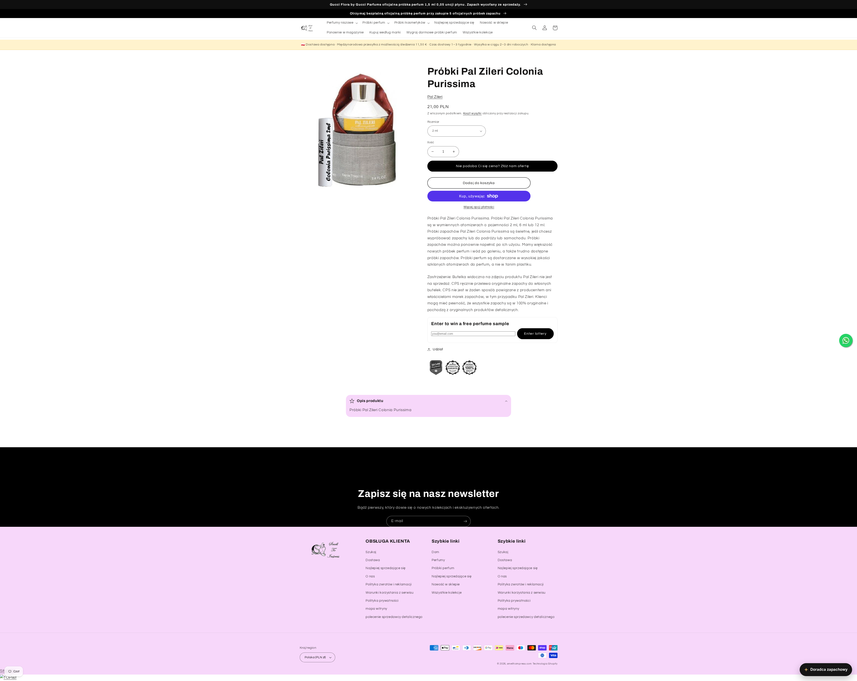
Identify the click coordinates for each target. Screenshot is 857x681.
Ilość (430, 142)
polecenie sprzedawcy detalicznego (394, 617)
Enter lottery (535, 333)
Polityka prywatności (382, 600)
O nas (370, 576)
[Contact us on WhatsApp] (846, 340)
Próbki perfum (443, 568)
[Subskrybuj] (465, 521)
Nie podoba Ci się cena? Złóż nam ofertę (492, 166)
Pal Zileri (435, 97)
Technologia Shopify (545, 664)
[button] (342, 23)
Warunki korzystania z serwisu (389, 592)
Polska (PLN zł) (315, 657)
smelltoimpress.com (519, 664)
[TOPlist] (8, 678)
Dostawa (373, 560)
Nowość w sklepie (446, 584)
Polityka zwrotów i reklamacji (389, 584)
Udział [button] (438, 349)
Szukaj (371, 552)
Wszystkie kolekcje (447, 592)
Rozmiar (433, 121)
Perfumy (438, 560)
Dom (435, 552)
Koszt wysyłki (472, 113)
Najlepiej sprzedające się (386, 568)
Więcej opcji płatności (479, 207)
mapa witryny (376, 608)
